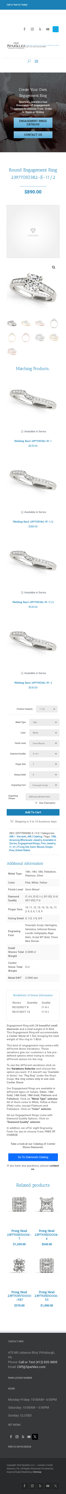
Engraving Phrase (13, 797)
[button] (54, 267)
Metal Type (20, 722)
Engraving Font (18, 785)
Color (23, 733)
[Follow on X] (56, 29)
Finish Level (20, 743)
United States (22, 850)
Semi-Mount (37, 846)
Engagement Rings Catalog (33, 122)
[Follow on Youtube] (48, 29)
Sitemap (37, 1472)
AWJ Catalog (34, 836)
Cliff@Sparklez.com (31, 1367)
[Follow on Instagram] (32, 29)
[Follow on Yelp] (40, 29)
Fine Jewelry (48, 843)
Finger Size (20, 764)
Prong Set (23, 846)
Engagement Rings (29, 843)
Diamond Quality (18, 754)
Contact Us (33, 134)
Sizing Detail (20, 774)
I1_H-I (12, 846)
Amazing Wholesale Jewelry (25, 840)
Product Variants (25, 709)
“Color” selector (41, 1109)
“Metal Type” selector (44, 1098)
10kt (53, 836)
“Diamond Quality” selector (23, 1122)
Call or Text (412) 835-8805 (38, 1362)
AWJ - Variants (17, 836)
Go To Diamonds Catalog (33, 1157)
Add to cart (33, 812)
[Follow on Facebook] (25, 29)
